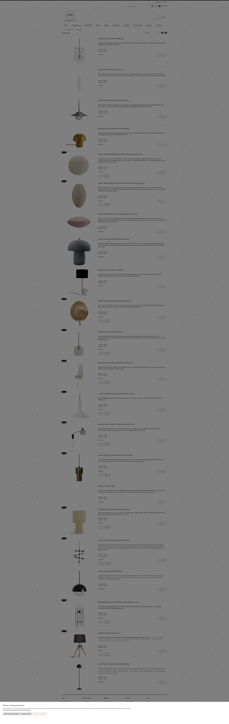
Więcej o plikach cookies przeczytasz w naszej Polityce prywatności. (17, 710)
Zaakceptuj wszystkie (39, 713)
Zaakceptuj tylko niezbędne (11, 713)
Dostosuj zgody (26, 713)
